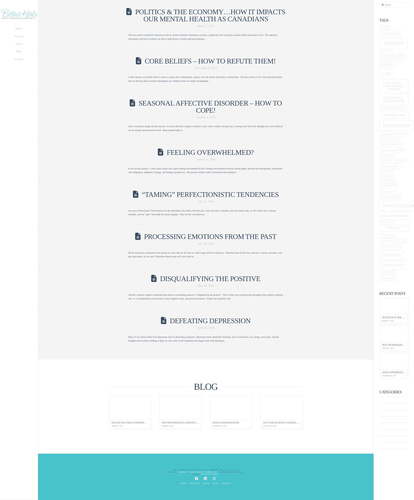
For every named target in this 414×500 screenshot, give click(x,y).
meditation (401, 160)
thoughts (392, 265)
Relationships (395, 216)
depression (396, 125)
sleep (403, 241)
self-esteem (389, 241)
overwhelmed (388, 181)
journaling (386, 160)
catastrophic (387, 65)
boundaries (386, 60)
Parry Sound (196, 472)
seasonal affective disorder (393, 228)
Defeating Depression (210, 321)
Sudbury (183, 472)
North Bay (212, 472)
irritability (387, 156)
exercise (385, 140)
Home (184, 483)
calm (398, 60)
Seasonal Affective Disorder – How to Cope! (210, 106)
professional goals (390, 197)
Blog (215, 483)
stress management (391, 247)
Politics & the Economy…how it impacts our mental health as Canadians (210, 15)
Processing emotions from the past (210, 237)
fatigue (384, 144)
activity (385, 27)
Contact (226, 483)
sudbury (392, 255)
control (385, 107)
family (396, 140)
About (206, 483)
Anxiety (385, 400)
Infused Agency (210, 474)
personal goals (389, 186)
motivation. (387, 172)
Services (195, 483)
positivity (388, 192)
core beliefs (399, 107)
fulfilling (397, 144)
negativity (386, 176)
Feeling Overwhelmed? (210, 152)
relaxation (386, 222)
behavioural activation (393, 56)
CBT (387, 73)
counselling (394, 115)
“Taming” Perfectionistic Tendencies (210, 195)
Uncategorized (390, 445)
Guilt (401, 150)
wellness (387, 278)
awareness (386, 51)
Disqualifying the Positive (210, 279)
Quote (384, 432)
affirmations (390, 33)
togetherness (388, 272)
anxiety (393, 43)
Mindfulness (389, 166)
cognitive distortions (394, 99)
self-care (387, 234)
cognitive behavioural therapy (394, 86)
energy (401, 134)
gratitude (388, 150)
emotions (387, 134)
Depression (387, 419)
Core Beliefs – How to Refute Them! (210, 61)
